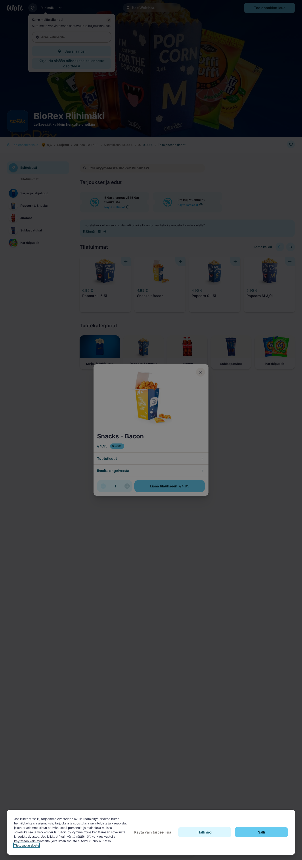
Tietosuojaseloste (26, 845)
